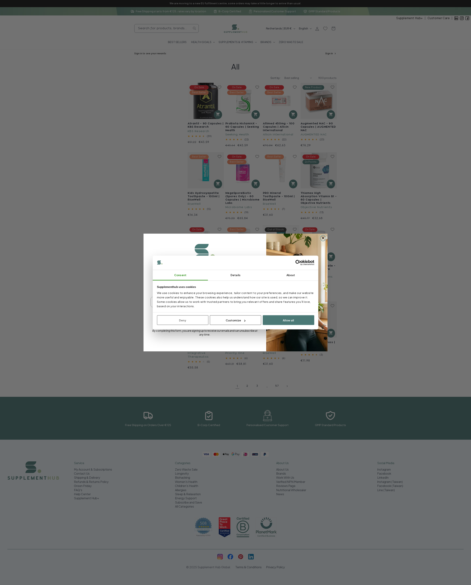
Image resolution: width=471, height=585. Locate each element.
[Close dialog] (323, 238)
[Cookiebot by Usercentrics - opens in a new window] (298, 262)
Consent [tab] (180, 274)
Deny (182, 320)
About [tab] (290, 274)
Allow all (288, 320)
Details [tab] (235, 274)
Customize (233, 320)
